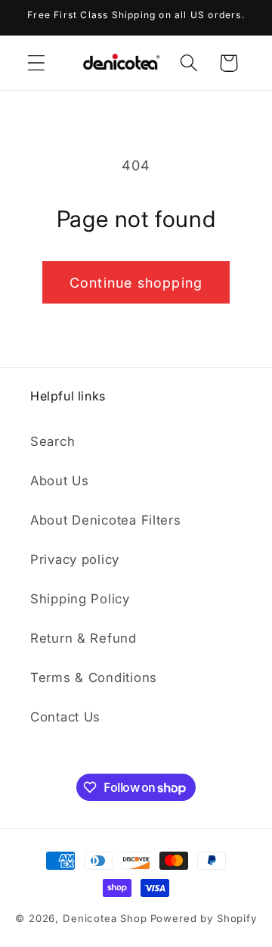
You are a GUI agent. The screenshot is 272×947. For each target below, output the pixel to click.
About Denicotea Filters (105, 520)
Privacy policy (74, 559)
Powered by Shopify (203, 918)
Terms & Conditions (93, 677)
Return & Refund (83, 638)
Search (52, 441)
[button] (37, 63)
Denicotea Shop (105, 918)
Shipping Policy (80, 598)
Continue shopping (136, 283)
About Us (59, 480)
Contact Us (65, 716)
